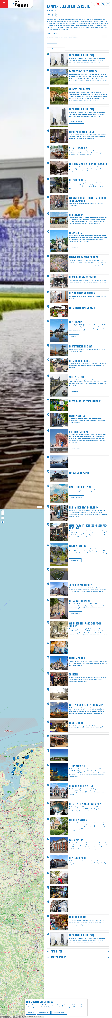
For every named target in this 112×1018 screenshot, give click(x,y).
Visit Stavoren (75, 448)
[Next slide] (42, 254)
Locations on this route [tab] (56, 49)
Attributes (56, 951)
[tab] (39, 507)
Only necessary (43, 1012)
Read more (52, 42)
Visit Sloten (74, 391)
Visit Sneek (74, 247)
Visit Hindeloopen (76, 497)
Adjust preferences (59, 1012)
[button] (27, 759)
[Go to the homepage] (20, 4)
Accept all (31, 1012)
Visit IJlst (74, 336)
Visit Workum (75, 560)
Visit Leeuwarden (76, 121)
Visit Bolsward (75, 613)
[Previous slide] (1, 254)
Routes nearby (58, 957)
